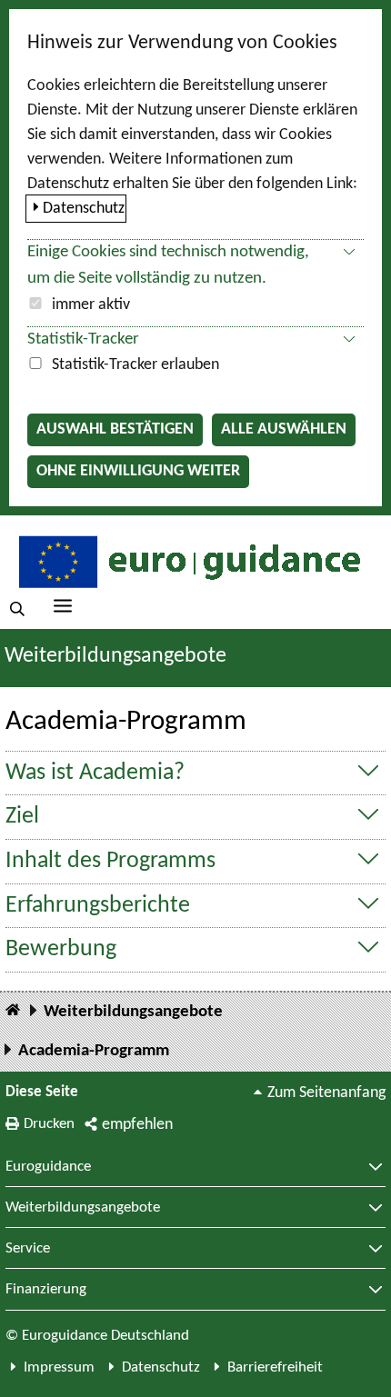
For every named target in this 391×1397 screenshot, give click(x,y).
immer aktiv (91, 305)
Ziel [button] (22, 816)
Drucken (49, 1124)
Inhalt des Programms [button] (110, 861)
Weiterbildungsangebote (115, 656)
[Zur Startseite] (187, 561)
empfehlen (137, 1124)
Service (27, 1249)
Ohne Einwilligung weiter (138, 471)
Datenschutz (84, 208)
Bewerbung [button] (60, 949)
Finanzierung (45, 1289)
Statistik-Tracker (83, 339)
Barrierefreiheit (275, 1367)
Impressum (59, 1367)
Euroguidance (48, 1167)
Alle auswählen (283, 429)
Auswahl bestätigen (115, 429)
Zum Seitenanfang (326, 1093)
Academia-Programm (93, 1051)
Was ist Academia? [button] (95, 773)
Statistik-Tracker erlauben (135, 365)
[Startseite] (12, 1011)
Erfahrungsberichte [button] (97, 905)
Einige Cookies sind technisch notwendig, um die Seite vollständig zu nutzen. (168, 265)
